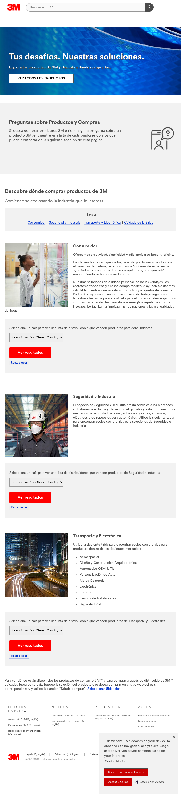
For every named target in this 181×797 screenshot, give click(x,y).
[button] (149, 782)
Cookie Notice (115, 761)
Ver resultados (30, 353)
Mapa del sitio (146, 727)
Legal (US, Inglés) (35, 754)
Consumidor (36, 222)
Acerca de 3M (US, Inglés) (23, 719)
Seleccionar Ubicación (104, 689)
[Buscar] (149, 7)
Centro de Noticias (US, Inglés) (69, 716)
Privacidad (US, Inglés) (67, 754)
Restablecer (19, 362)
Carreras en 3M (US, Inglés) (24, 725)
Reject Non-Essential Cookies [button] (126, 772)
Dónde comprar (147, 721)
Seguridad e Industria (64, 222)
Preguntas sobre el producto (154, 716)
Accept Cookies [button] (118, 782)
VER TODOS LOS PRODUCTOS (41, 78)
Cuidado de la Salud (138, 222)
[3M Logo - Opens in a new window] (13, 7)
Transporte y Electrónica (102, 222)
